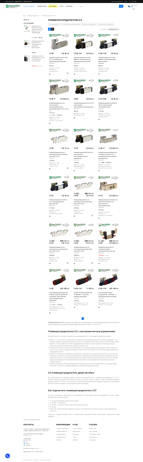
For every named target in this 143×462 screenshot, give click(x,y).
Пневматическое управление (105, 24)
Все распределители (54, 24)
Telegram (27, 443)
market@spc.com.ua (34, 448)
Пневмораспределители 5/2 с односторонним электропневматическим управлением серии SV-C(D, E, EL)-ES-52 (59, 107)
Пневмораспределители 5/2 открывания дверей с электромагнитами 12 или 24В (106, 249)
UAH (127, 1)
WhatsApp (27, 445)
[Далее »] (87, 318)
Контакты (58, 440)
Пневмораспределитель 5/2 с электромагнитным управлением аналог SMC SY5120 (58, 154)
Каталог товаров (77, 428)
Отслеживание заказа (94, 434)
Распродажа (76, 434)
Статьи (74, 437)
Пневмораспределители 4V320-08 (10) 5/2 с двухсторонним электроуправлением (107, 105)
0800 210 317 (18, 1)
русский (133, 1)
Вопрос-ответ (92, 428)
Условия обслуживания (62, 428)
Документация (76, 431)
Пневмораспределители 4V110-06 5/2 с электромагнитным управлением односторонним (58, 59)
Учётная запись (93, 437)
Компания (75, 440)
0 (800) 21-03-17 (27, 435)
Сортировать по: (104, 29)
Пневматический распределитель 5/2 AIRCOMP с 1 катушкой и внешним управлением (83, 294)
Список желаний (93, 431)
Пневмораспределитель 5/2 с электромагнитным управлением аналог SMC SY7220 (83, 249)
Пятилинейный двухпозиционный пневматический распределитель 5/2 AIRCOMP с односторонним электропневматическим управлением (58, 296)
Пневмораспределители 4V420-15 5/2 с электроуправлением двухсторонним (58, 201)
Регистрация (92, 440)
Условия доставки (60, 437)
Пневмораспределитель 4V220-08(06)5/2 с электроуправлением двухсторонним (107, 59)
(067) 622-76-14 (28, 1)
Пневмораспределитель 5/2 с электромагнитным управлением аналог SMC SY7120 (58, 249)
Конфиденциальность (61, 431)
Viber (26, 442)
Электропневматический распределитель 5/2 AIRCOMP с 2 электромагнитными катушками (107, 294)
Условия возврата (61, 434)
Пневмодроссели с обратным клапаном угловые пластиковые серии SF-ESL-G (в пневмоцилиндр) (37, 29)
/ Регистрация (117, 1)
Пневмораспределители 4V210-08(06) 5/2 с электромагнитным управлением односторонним (38, 44)
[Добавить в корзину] (67, 73)
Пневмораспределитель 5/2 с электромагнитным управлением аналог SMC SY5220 (83, 201)
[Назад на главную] (23, 15)
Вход (112, 1)
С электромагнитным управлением (71, 24)
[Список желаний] (133, 9)
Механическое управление (89, 24)
